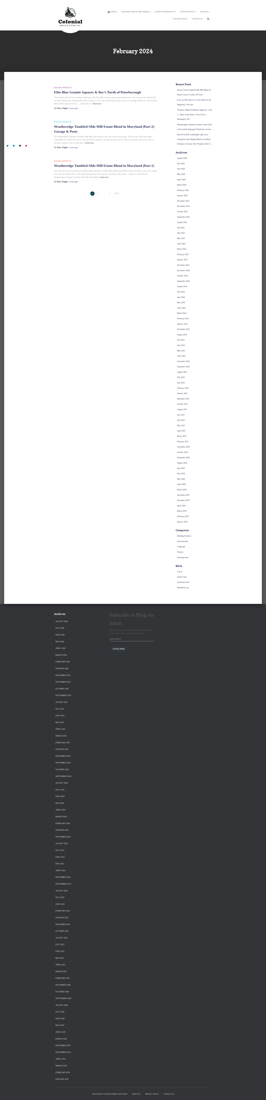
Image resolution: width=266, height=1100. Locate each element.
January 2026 (182, 196)
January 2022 (182, 393)
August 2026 (182, 158)
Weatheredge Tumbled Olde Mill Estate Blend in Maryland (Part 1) (104, 165)
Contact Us (197, 19)
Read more (97, 104)
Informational (182, 541)
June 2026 (181, 169)
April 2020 (181, 484)
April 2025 (181, 244)
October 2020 (182, 452)
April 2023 (181, 356)
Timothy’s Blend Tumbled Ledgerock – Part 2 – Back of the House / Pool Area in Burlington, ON (194, 114)
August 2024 (182, 286)
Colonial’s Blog (180, 19)
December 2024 (183, 265)
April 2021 (181, 431)
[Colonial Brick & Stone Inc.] (70, 15)
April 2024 (181, 308)
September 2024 (183, 281)
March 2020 (181, 490)
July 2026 (181, 164)
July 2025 (181, 228)
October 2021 (182, 404)
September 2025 (183, 217)
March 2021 (181, 436)
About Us (136, 1094)
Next (117, 194)
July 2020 (181, 468)
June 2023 (181, 345)
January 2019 (182, 522)
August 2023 (182, 335)
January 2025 (182, 260)
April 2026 (181, 180)
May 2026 (181, 174)
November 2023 (183, 329)
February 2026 (183, 190)
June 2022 (181, 383)
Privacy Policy (152, 1094)
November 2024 (183, 270)
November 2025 (183, 206)
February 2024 (183, 319)
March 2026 (181, 185)
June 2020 (181, 474)
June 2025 (181, 233)
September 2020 (183, 457)
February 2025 (183, 254)
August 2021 (182, 409)
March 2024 (181, 313)
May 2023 (181, 351)
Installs (204, 12)
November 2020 (183, 447)
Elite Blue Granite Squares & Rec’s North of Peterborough (97, 92)
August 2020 (182, 463)
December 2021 (183, 399)
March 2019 (181, 511)
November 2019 (183, 500)
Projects (180, 552)
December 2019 (183, 495)
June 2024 (181, 297)
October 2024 (182, 276)
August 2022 (182, 372)
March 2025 (181, 249)
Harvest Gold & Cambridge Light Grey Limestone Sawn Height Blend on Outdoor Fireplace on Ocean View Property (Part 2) (194, 139)
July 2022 (181, 377)
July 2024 (181, 292)
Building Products (62, 88)
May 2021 (181, 425)
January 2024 (182, 324)
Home (113, 12)
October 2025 (182, 212)
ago (73, 108)
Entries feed (181, 577)
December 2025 (183, 201)
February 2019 (183, 516)
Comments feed (183, 582)
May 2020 (181, 479)
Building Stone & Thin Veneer (135, 12)
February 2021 (183, 442)
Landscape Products (164, 12)
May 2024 (181, 302)
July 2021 (181, 415)
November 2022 (183, 361)
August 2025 (182, 222)
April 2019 (181, 506)
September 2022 (183, 367)
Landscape (181, 547)
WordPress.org (183, 588)
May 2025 (181, 238)
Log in (179, 572)
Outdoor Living (187, 12)
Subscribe (119, 649)
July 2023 (181, 340)
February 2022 (183, 388)
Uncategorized (182, 557)
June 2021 (181, 420)
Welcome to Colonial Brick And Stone (109, 1094)
